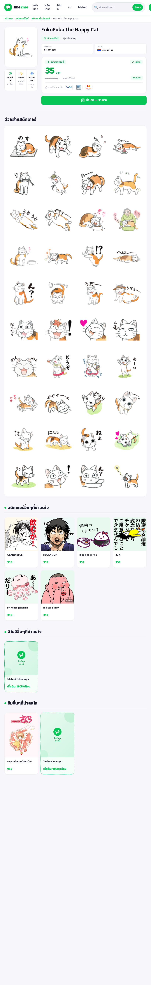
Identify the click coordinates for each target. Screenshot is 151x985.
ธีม (69, 7)
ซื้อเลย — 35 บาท (96, 100)
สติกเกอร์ (47, 7)
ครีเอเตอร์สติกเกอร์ (40, 18)
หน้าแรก (35, 7)
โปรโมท (82, 7)
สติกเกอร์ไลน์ (22, 18)
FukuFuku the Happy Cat (65, 18)
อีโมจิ (59, 7)
